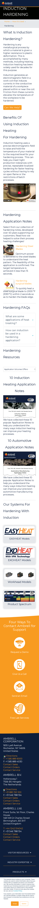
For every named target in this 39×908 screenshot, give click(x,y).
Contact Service (11, 770)
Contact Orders (11, 767)
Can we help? (12, 107)
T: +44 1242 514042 (13, 828)
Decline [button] (24, 903)
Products (18, 872)
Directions (11, 756)
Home (7, 21)
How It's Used (18, 21)
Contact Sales (10, 764)
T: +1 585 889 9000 (12, 758)
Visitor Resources (18, 852)
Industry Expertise (18, 862)
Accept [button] (15, 903)
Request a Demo (20, 652)
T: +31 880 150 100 (12, 792)
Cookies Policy (17, 891)
